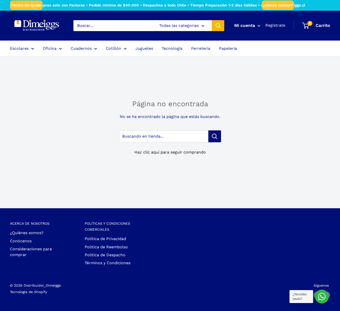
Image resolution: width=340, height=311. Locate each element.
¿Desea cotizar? (278, 5)
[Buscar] (218, 25)
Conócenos (21, 241)
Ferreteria (200, 48)
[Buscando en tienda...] (214, 136)
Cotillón (113, 48)
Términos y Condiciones (107, 262)
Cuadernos (81, 48)
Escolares (19, 48)
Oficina (50, 48)
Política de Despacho (105, 255)
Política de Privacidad (105, 238)
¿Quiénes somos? (27, 232)
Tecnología (172, 48)
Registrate (275, 25)
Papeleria (228, 48)
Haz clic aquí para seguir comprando (170, 152)
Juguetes (144, 48)
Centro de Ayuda (26, 5)
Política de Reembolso (106, 247)
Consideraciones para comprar (31, 252)
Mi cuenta (245, 25)
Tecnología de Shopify (28, 292)
